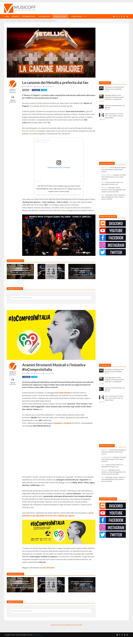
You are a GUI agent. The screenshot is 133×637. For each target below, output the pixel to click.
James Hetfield (29, 131)
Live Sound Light (44, 16)
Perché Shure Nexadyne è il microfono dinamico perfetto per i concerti (113, 169)
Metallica (46, 106)
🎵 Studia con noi (75, 16)
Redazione (13, 89)
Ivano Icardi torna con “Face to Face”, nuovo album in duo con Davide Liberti (51, 270)
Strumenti (15, 16)
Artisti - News (27, 21)
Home (7, 16)
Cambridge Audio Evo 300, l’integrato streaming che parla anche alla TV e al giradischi (20, 270)
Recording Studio (28, 16)
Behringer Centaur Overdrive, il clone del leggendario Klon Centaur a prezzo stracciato (113, 189)
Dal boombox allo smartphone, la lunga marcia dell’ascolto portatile (82, 270)
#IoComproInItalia (62, 393)
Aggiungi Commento (12, 101)
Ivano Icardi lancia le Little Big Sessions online (66, 625)
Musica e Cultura (60, 16)
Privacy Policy (37, 635)
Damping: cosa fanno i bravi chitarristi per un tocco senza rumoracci (113, 177)
